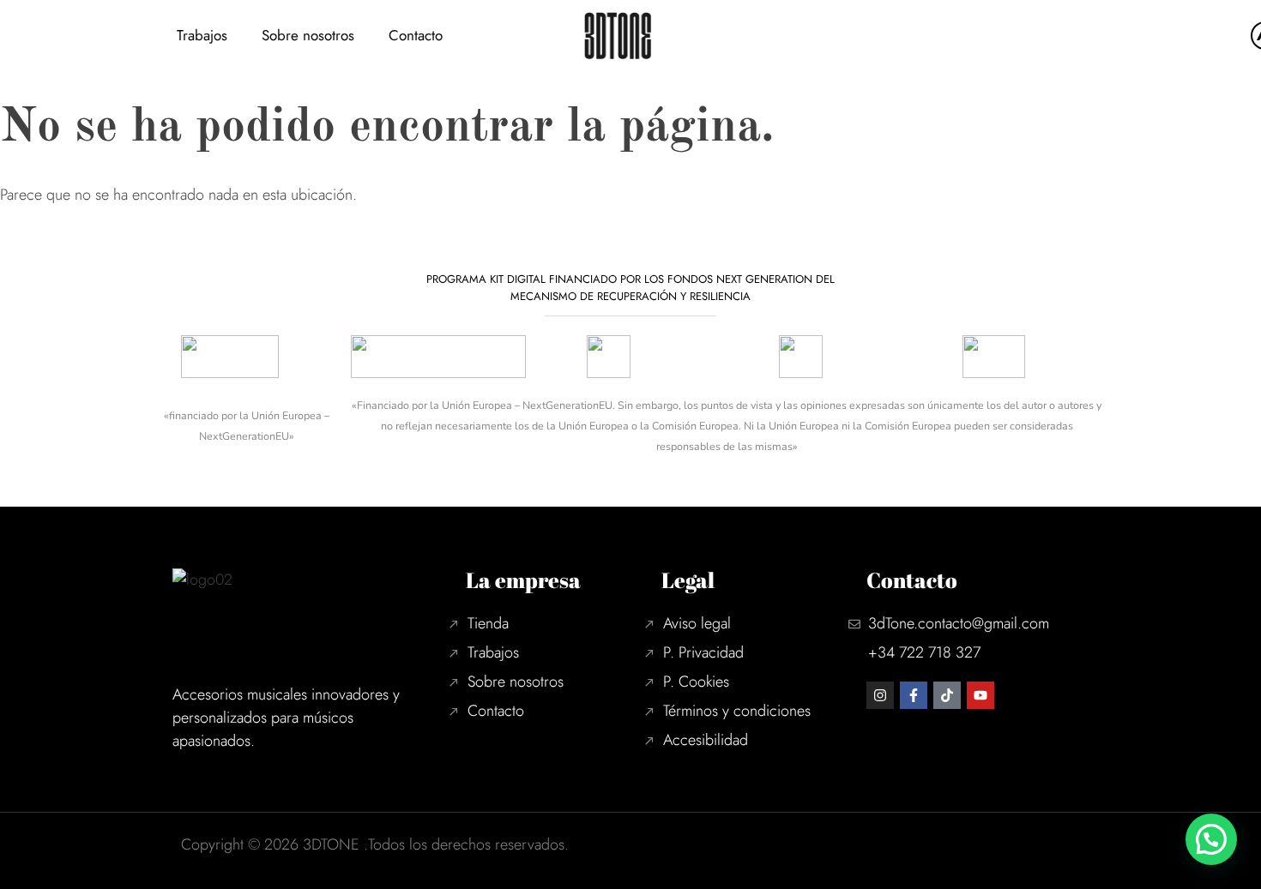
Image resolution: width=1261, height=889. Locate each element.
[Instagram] (880, 695)
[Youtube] (980, 695)
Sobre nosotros (308, 35)
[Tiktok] (947, 695)
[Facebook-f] (913, 695)
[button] (1211, 839)
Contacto (416, 35)
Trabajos (202, 35)
